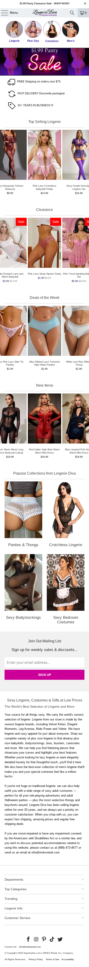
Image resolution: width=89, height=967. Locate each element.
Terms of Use (52, 959)
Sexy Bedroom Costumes (65, 590)
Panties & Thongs (23, 514)
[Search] (72, 12)
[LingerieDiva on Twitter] (60, 940)
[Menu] (2, 12)
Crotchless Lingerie (65, 514)
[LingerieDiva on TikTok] (52, 940)
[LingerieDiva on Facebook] (28, 940)
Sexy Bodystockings (23, 590)
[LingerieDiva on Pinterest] (44, 940)
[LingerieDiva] (44, 12)
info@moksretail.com (30, 947)
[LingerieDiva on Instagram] (36, 940)
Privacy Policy (36, 959)
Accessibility (67, 959)
